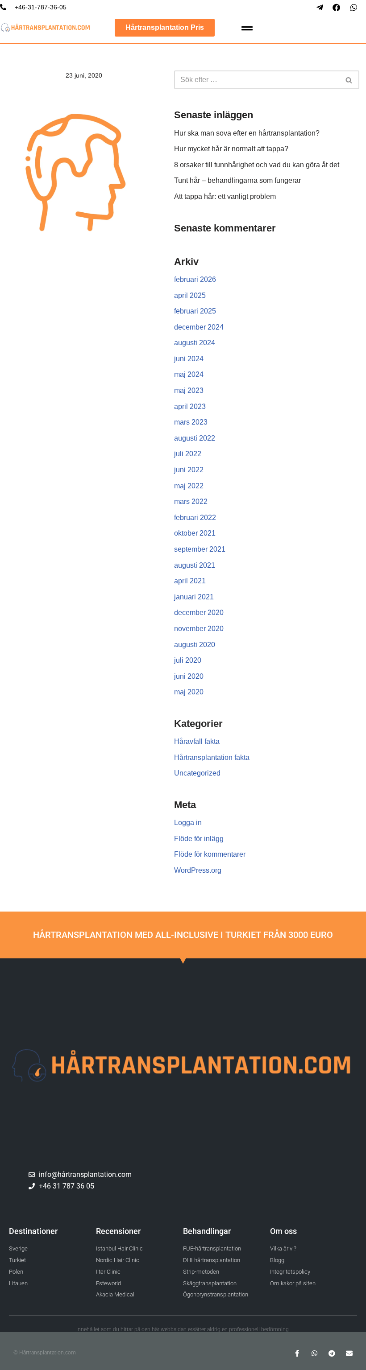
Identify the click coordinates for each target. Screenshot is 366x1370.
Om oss (283, 1231)
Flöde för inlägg (199, 838)
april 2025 (190, 295)
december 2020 (199, 612)
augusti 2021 (194, 565)
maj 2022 (189, 486)
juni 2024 (189, 359)
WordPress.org (197, 870)
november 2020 (199, 628)
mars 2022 (191, 501)
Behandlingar (207, 1231)
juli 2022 (187, 454)
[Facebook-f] (297, 1353)
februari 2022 (195, 517)
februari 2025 (195, 311)
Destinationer (33, 1231)
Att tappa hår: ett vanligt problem (225, 196)
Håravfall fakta (197, 741)
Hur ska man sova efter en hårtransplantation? (247, 133)
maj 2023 (189, 390)
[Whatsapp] (314, 1353)
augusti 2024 (194, 343)
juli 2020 (187, 660)
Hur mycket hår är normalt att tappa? (231, 149)
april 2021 (190, 581)
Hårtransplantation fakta (212, 757)
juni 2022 (189, 470)
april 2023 (190, 406)
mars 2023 (191, 422)
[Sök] (349, 79)
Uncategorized (197, 773)
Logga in (188, 822)
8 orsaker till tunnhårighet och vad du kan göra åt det (256, 165)
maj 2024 (189, 374)
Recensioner (118, 1231)
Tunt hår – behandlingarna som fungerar (237, 180)
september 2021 (199, 549)
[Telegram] (332, 1353)
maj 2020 (189, 692)
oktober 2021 (195, 533)
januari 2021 (194, 597)
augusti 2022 (194, 438)
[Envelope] (349, 1353)
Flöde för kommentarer (209, 854)
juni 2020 (189, 676)
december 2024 (199, 327)
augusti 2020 (194, 644)
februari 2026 (195, 279)
